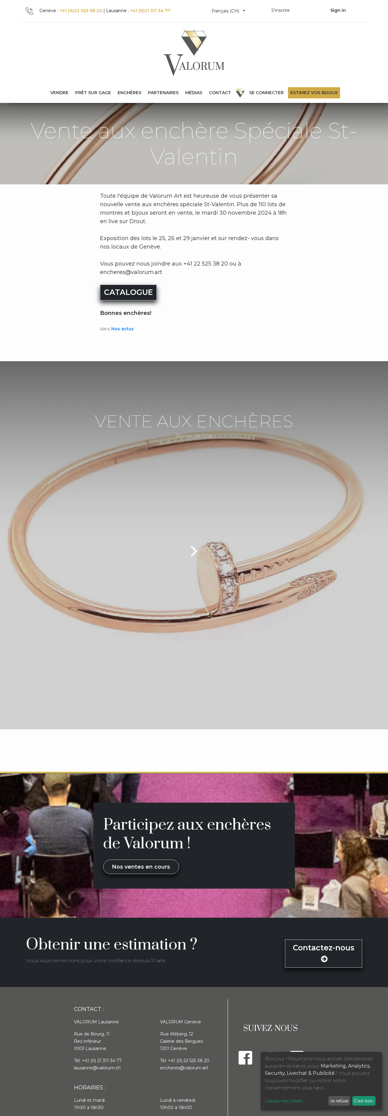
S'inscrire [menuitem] (280, 10)
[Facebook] (245, 1058)
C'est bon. (364, 1100)
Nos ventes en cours (141, 866)
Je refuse (339, 1100)
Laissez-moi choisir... (285, 1100)
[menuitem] (93, 92)
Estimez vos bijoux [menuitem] (314, 92)
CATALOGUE (128, 292)
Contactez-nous (323, 947)
